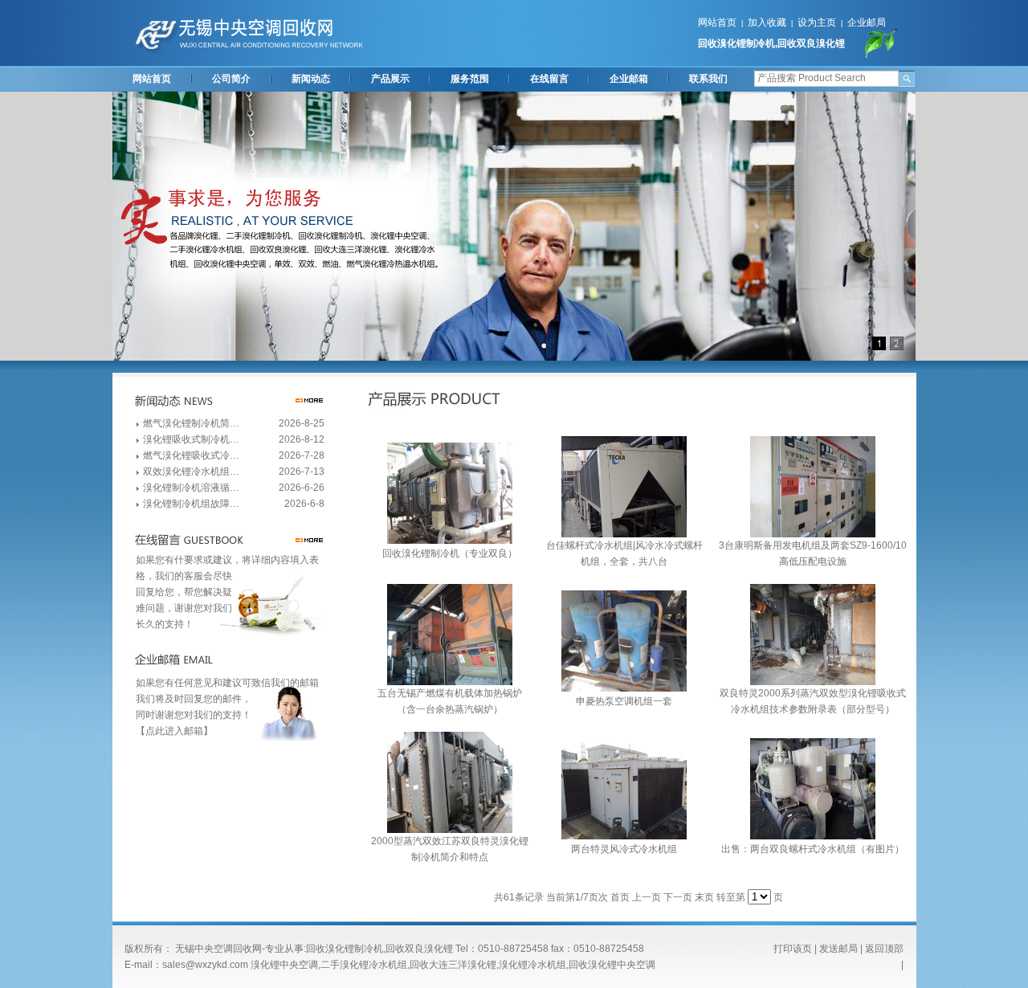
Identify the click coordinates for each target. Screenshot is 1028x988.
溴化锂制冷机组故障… (191, 503)
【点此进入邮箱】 (174, 731)
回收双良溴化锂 (811, 43)
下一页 (677, 897)
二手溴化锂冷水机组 (363, 964)
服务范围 (470, 78)
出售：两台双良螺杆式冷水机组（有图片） (812, 849)
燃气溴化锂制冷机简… (191, 423)
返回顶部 (884, 948)
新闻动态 (311, 78)
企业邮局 (866, 22)
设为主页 (817, 22)
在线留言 (549, 78)
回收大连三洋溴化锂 (453, 964)
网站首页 (717, 22)
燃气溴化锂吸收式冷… (191, 455)
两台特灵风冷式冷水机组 (624, 849)
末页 (704, 897)
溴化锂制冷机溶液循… (191, 487)
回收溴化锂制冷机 (736, 43)
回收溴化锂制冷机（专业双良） (449, 553)
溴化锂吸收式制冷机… (191, 439)
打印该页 (792, 948)
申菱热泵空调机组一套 (624, 701)
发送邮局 (838, 948)
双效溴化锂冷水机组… (191, 471)
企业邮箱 (629, 78)
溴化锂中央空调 (284, 964)
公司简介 (231, 78)
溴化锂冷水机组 (532, 964)
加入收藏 (767, 22)
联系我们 (708, 78)
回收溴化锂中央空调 (612, 964)
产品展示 (390, 78)
